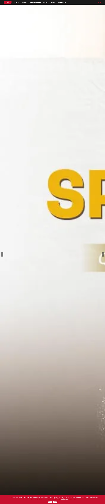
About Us (16, 2)
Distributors (62, 2)
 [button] (102, 254)
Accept (55, 501)
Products (24, 2)
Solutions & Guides (35, 2)
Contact (53, 2)
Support (45, 2)
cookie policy (64, 499)
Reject (49, 501)
